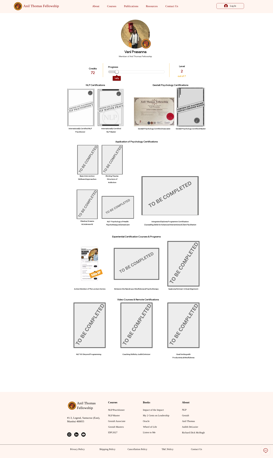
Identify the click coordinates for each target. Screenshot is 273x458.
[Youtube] (83, 434)
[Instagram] (69, 434)
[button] (96, 6)
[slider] (117, 72)
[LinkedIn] (76, 434)
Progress (113, 67)
